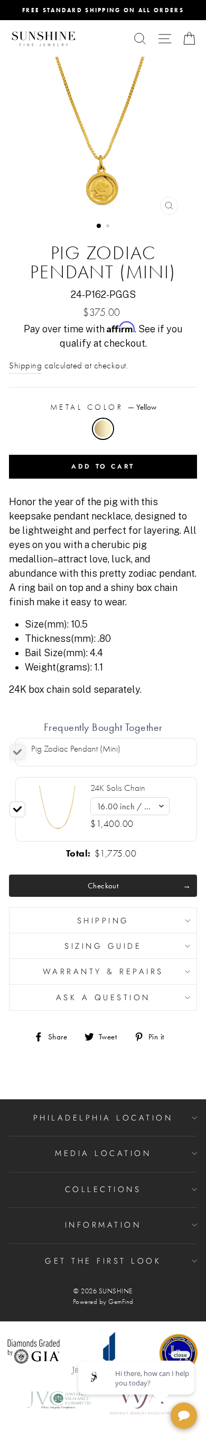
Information (103, 1225)
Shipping (25, 365)
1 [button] (99, 226)
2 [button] (108, 227)
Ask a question (103, 997)
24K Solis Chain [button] (117, 788)
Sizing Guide (103, 946)
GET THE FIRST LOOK (103, 1261)
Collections (103, 1189)
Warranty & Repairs (103, 971)
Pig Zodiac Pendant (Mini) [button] (75, 749)
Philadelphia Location (103, 1118)
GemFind (121, 1301)
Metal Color (103, 407)
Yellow (103, 429)
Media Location (103, 1153)
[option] (103, 10)
